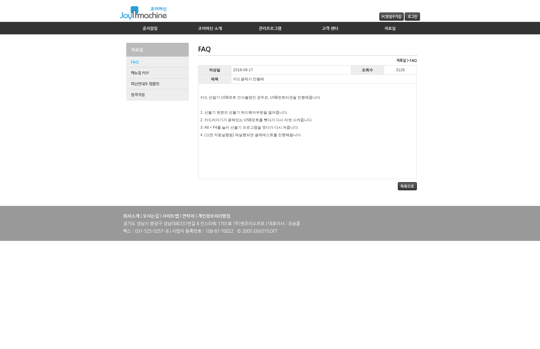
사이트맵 (170, 215)
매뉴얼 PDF (140, 73)
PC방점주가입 (391, 16)
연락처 (188, 215)
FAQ (134, 62)
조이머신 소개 (210, 28)
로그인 (412, 16)
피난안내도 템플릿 (145, 84)
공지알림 (150, 28)
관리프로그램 (270, 28)
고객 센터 (330, 28)
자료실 (390, 28)
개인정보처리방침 (214, 215)
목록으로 (407, 186)
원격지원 (138, 94)
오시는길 (151, 215)
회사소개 (131, 215)
